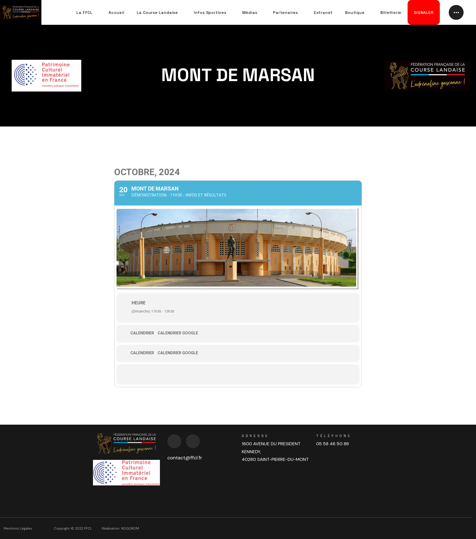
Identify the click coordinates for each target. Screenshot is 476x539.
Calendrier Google (178, 333)
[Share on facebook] (238, 374)
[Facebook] (174, 441)
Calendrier (142, 333)
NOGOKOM (130, 528)
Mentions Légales (18, 528)
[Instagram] (193, 441)
